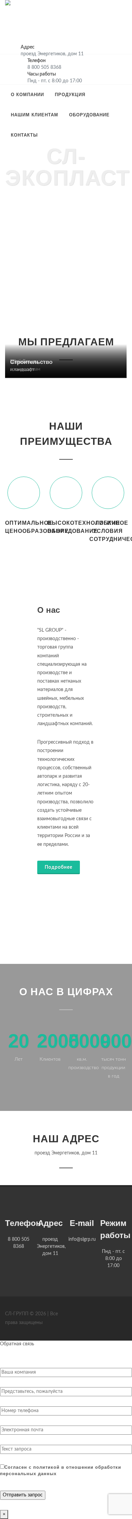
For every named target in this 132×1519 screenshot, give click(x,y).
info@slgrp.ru (82, 1239)
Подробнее (58, 867)
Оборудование (89, 114)
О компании (27, 94)
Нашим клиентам (34, 114)
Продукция (70, 94)
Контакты (24, 135)
